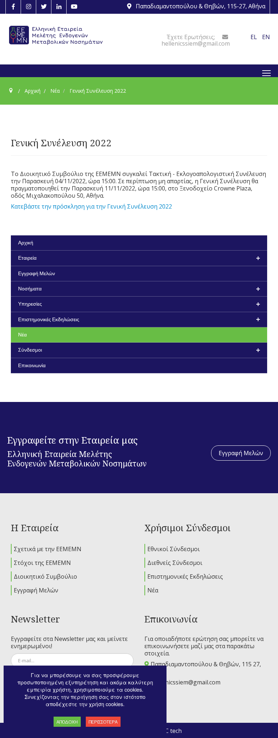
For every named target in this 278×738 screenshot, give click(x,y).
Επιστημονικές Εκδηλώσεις (185, 576)
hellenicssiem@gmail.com (186, 682)
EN (266, 37)
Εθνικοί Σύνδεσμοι (173, 549)
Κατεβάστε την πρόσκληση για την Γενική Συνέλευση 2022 (91, 206)
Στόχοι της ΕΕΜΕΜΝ (42, 563)
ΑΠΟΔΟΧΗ (67, 721)
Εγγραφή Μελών (241, 453)
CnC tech (170, 730)
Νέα (152, 590)
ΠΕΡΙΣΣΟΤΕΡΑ (103, 721)
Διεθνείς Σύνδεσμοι (174, 563)
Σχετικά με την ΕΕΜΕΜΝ (47, 549)
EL (254, 37)
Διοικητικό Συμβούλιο (45, 576)
